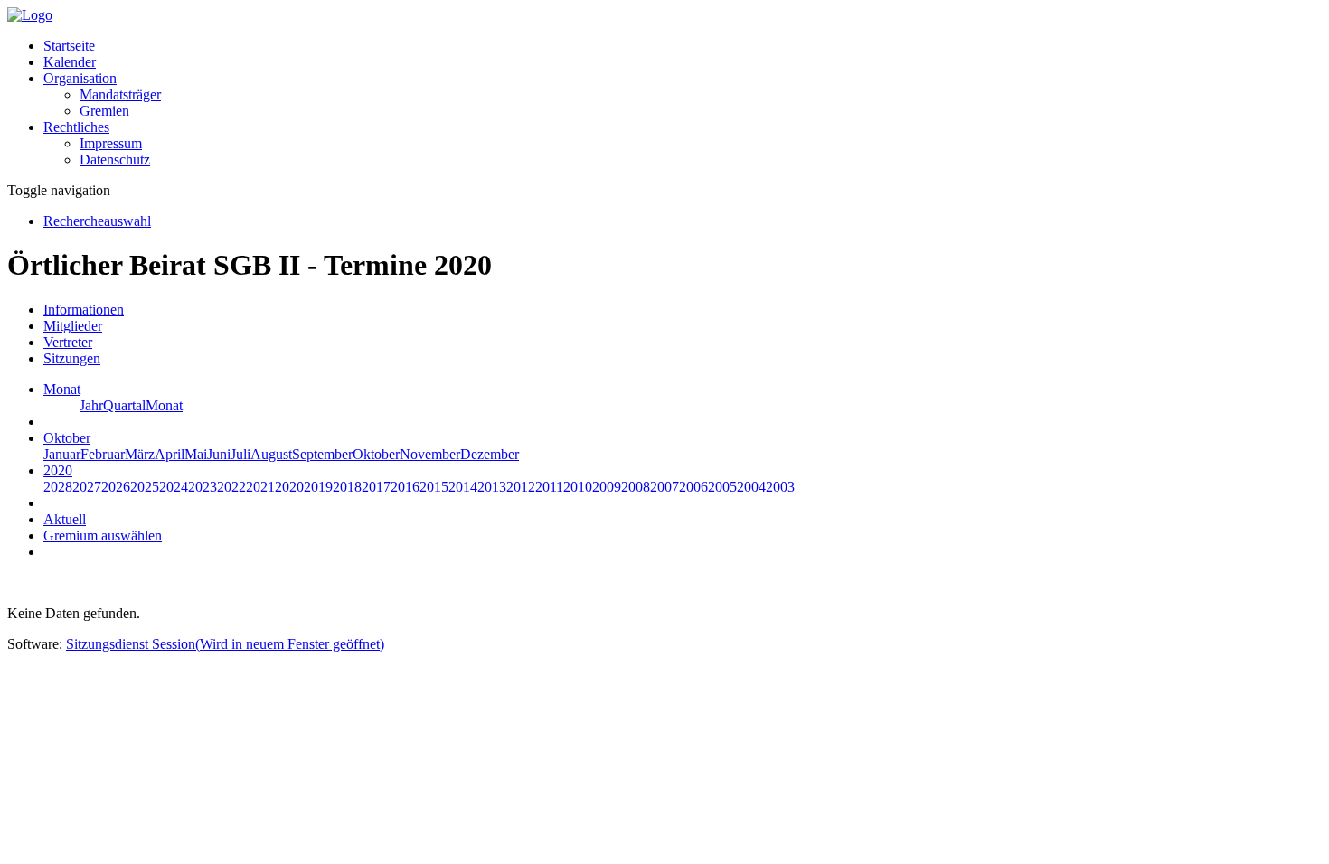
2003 (780, 486)
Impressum (111, 143)
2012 (520, 486)
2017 (376, 486)
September (322, 454)
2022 (231, 486)
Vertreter (67, 342)
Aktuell (64, 519)
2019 (318, 486)
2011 (549, 486)
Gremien (104, 110)
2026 (115, 486)
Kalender (69, 62)
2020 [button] (57, 470)
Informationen (83, 309)
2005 (722, 486)
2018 (347, 486)
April (169, 454)
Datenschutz (115, 159)
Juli (240, 454)
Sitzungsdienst (225, 644)
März (140, 454)
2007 (664, 486)
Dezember (489, 454)
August (271, 454)
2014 (462, 486)
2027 (86, 486)
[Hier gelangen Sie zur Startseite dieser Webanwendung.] (29, 15)
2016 (405, 486)
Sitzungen (71, 358)
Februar (102, 454)
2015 (433, 486)
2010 (577, 486)
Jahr (91, 405)
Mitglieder (72, 325)
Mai (195, 454)
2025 (144, 486)
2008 (635, 486)
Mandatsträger (120, 94)
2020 (289, 486)
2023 (202, 486)
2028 (57, 486)
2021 (260, 486)
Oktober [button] (66, 438)
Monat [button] (61, 389)
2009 (606, 486)
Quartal (124, 405)
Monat (164, 405)
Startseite (69, 45)
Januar (61, 454)
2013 (491, 486)
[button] (80, 78)
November (430, 454)
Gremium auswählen (102, 535)
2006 (693, 486)
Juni (219, 454)
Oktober (376, 454)
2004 (751, 486)
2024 (173, 486)
